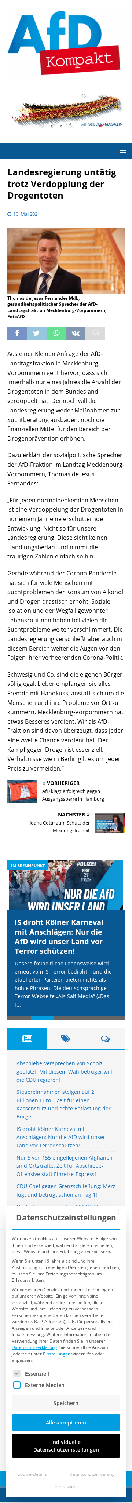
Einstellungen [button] (56, 1354)
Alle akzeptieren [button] (66, 1422)
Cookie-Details (32, 1474)
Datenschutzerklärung (34, 1347)
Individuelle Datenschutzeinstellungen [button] (66, 1445)
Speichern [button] (66, 1403)
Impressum (66, 1487)
